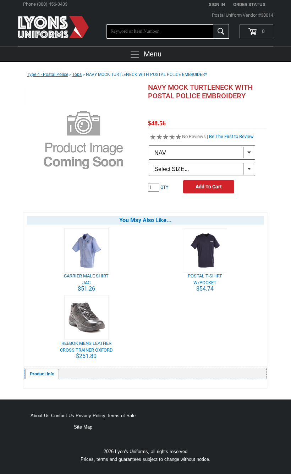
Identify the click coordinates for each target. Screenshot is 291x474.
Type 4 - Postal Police (47, 74)
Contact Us (62, 415)
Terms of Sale (121, 415)
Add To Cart (209, 186)
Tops (77, 74)
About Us (40, 415)
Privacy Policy (90, 415)
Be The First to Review (231, 136)
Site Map (83, 427)
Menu (152, 54)
